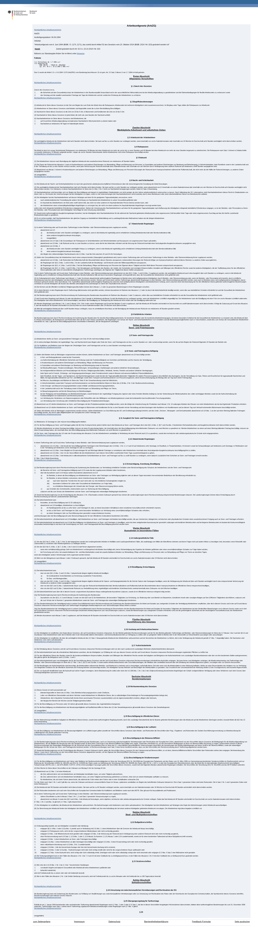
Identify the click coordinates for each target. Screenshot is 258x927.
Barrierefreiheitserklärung (156, 921)
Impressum (79, 921)
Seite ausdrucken (242, 921)
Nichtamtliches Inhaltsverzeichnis (47, 30)
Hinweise (81, 54)
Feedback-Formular (201, 921)
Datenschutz (114, 921)
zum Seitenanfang (41, 921)
